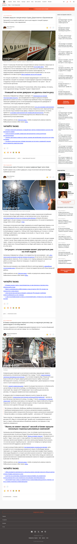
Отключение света (12, 313)
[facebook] (31, 531)
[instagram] (35, 531)
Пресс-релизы (38, 1)
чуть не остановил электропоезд (44, 107)
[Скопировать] (53, 27)
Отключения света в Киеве (42, 9)
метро (19, 158)
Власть (18, 1)
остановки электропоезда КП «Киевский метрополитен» (27, 112)
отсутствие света (39, 67)
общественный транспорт (28, 158)
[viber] (45, 531)
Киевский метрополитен (9, 158)
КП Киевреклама (7, 496)
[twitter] (38, 531)
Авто (47, 537)
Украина (10, 1)
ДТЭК (22, 222)
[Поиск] (70, 1)
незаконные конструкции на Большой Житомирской (28, 397)
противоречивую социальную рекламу (35, 447)
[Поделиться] (50, 27)
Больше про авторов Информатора (66, 202)
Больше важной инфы (66, 270)
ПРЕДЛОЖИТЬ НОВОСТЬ (38, 512)
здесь (26, 122)
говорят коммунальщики (15, 386)
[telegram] (42, 531)
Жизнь (14, 1)
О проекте (44, 1)
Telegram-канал (22, 120)
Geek (40, 537)
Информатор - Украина (33, 537)
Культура (23, 1)
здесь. (26, 275)
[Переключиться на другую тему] (67, 1)
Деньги (28, 1)
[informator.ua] (4, 1)
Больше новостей (66, 102)
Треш (32, 1)
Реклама (49, 1)
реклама (15, 496)
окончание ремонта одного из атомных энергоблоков (19, 218)
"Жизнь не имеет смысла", (35, 436)
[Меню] (74, 1)
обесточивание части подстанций (31, 74)
